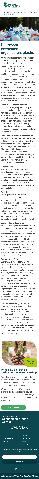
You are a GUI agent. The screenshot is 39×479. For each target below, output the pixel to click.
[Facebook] (15, 468)
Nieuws (24, 442)
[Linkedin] (23, 468)
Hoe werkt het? (8, 442)
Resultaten (6, 445)
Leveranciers (26, 438)
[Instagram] (19, 468)
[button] (33, 5)
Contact (25, 445)
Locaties (25, 435)
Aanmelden (6, 435)
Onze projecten (8, 438)
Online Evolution (32, 477)
